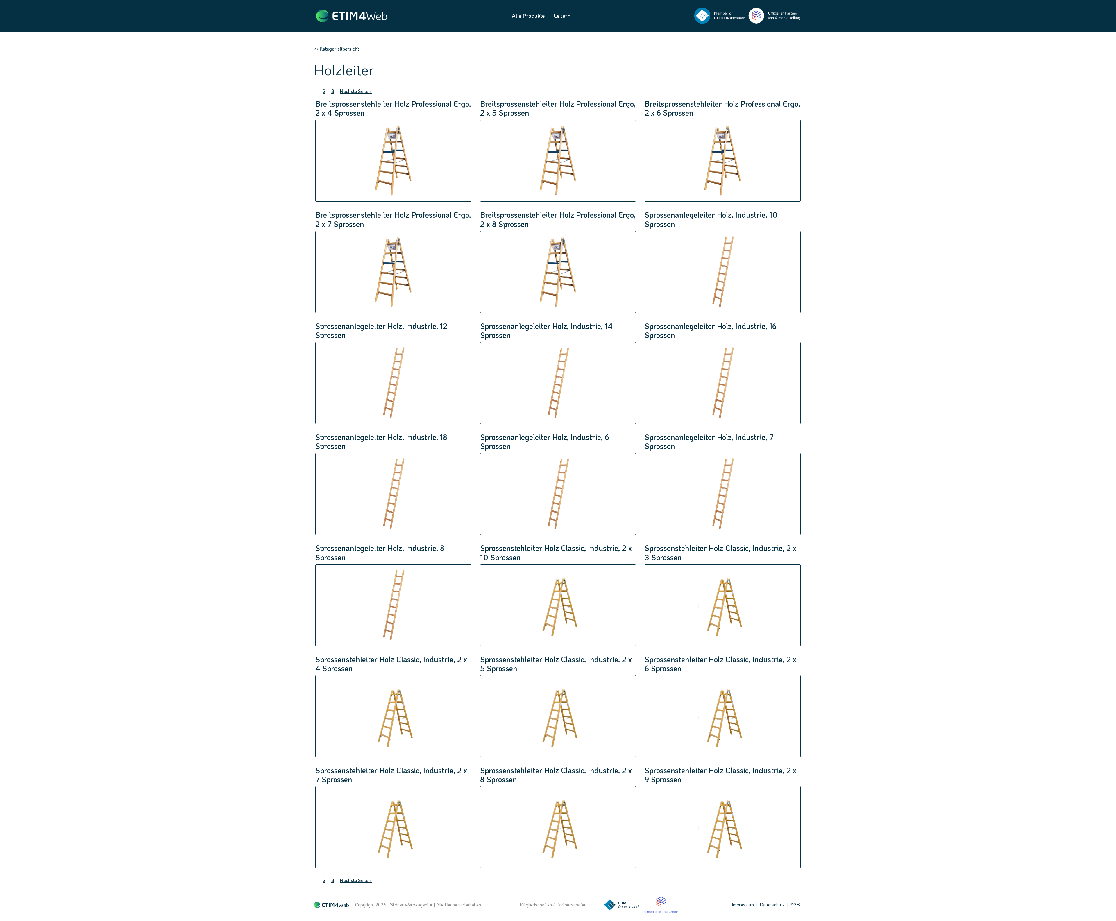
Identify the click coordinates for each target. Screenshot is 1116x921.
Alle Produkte (528, 15)
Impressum (743, 905)
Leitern (562, 15)
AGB (795, 905)
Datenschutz (772, 905)
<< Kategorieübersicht (336, 49)
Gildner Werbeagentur (411, 904)
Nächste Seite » (356, 91)
